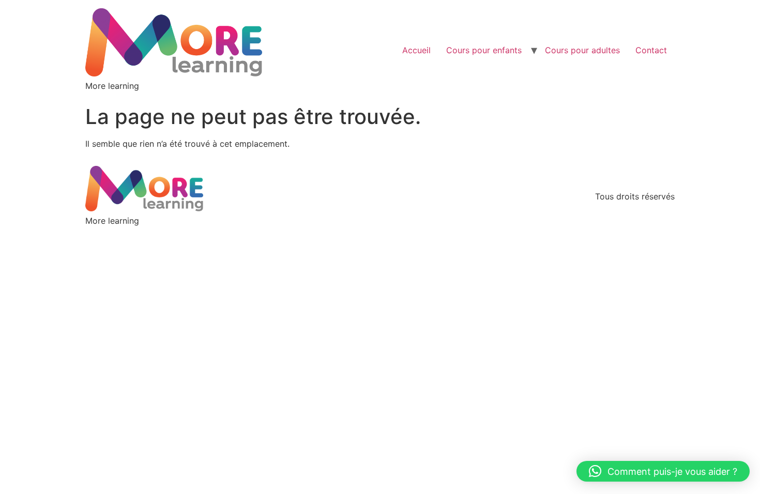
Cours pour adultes (582, 50)
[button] (663, 471)
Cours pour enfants (484, 50)
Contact (651, 50)
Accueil (416, 50)
